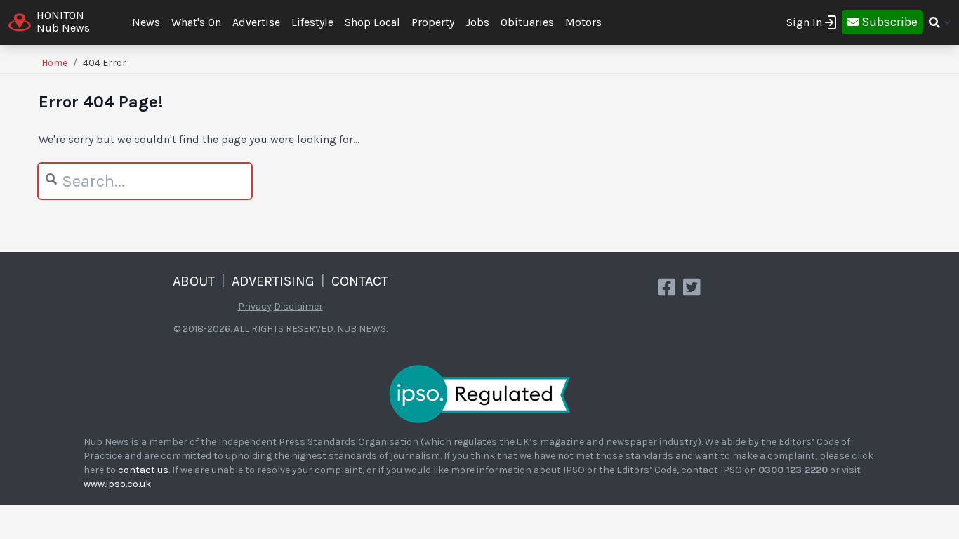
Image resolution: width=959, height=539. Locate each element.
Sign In (804, 22)
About (194, 281)
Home (54, 63)
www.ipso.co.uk (117, 484)
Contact (359, 281)
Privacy (255, 306)
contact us (143, 470)
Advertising (273, 281)
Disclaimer (298, 306)
